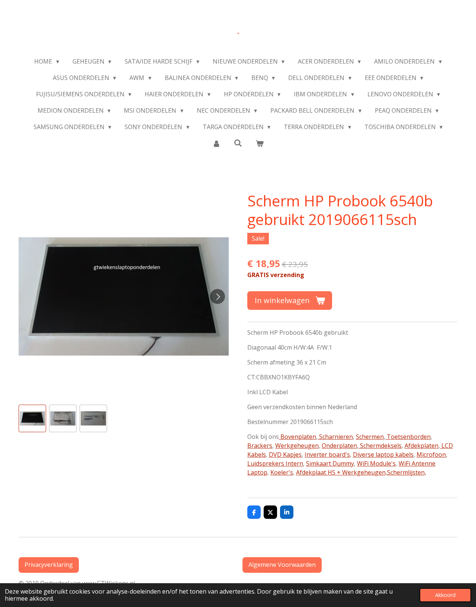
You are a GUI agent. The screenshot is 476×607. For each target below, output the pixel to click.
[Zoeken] (238, 143)
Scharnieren (335, 437)
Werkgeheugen (297, 445)
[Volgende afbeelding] (217, 296)
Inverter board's (327, 454)
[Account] (216, 143)
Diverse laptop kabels (383, 454)
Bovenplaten (297, 437)
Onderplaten (339, 445)
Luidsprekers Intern (275, 463)
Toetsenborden (408, 437)
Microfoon (431, 454)
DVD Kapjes (285, 454)
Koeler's (281, 472)
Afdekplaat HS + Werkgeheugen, (341, 472)
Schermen (370, 437)
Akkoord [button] (445, 594)
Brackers (259, 445)
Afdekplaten (421, 445)
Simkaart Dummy (330, 463)
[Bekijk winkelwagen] (259, 143)
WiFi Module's (376, 463)
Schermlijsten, (406, 472)
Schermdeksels (380, 445)
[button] (32, 418)
